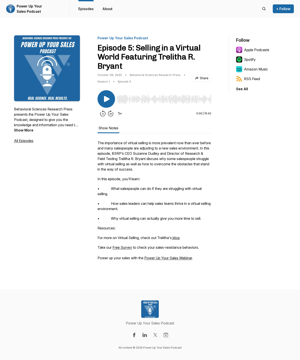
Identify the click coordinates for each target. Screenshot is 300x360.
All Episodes (23, 141)
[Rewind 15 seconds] (103, 113)
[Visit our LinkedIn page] (145, 335)
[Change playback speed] (120, 113)
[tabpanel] (154, 202)
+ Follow (283, 9)
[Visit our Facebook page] (134, 335)
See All (242, 89)
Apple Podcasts (256, 50)
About (107, 9)
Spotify (250, 59)
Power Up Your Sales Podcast (29, 9)
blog (175, 238)
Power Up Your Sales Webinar (168, 258)
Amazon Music (256, 69)
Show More (23, 130)
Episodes (86, 9)
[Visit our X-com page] (155, 335)
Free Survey (122, 247)
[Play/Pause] (106, 99)
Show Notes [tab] (108, 128)
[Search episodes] (264, 8)
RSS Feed (252, 79)
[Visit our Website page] (166, 335)
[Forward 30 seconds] (111, 113)
